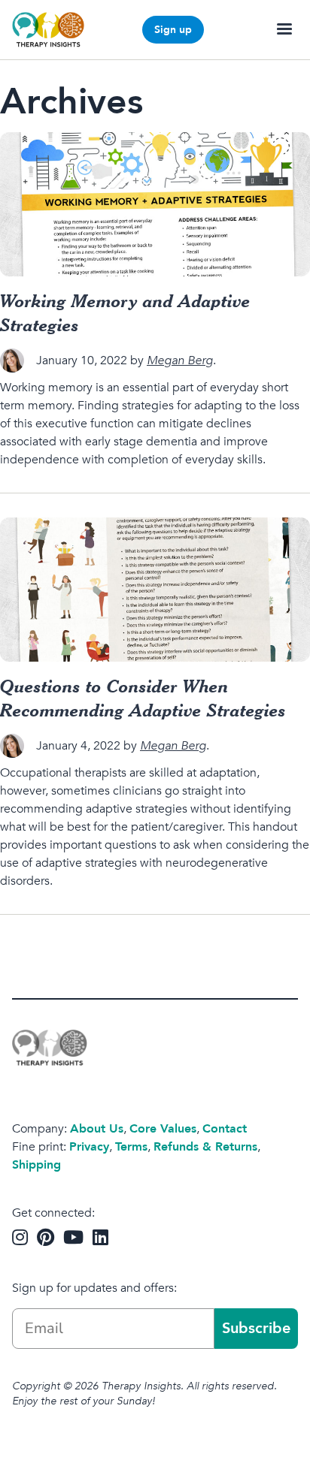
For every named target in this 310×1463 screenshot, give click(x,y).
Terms (131, 1147)
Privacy (89, 1147)
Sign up (173, 30)
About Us (96, 1129)
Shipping (36, 1165)
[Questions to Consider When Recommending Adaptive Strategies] (155, 589)
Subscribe (256, 1328)
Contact (224, 1129)
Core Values (162, 1129)
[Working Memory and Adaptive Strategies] (155, 204)
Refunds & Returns (205, 1147)
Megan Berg (180, 360)
